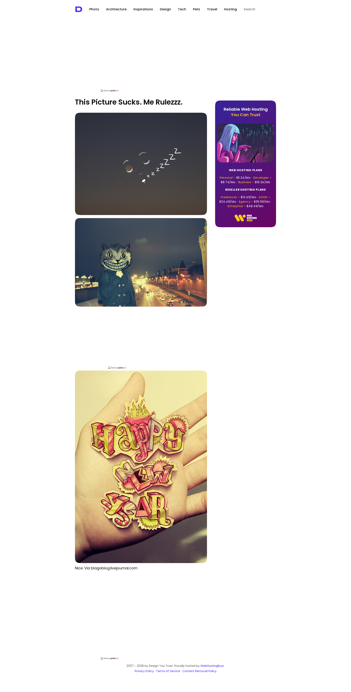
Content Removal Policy (199, 671)
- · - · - (246, 176)
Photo (94, 9)
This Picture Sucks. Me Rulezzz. (129, 102)
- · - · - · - (245, 198)
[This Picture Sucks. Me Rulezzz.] (141, 213)
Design (165, 9)
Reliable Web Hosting (246, 112)
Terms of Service (168, 671)
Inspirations (143, 9)
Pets (196, 9)
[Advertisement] (175, 58)
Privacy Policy (144, 671)
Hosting (230, 9)
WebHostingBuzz (212, 666)
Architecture (116, 9)
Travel (212, 9)
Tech (182, 9)
